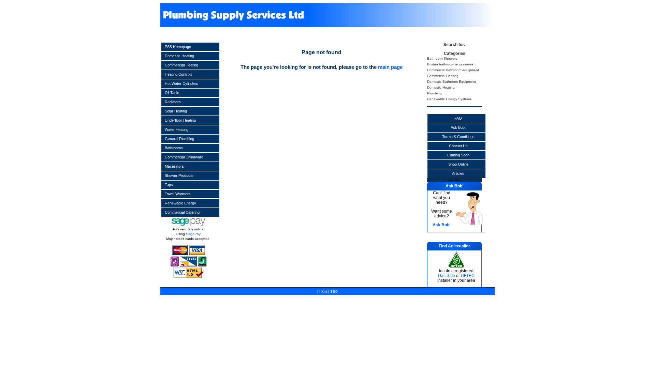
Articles (458, 173)
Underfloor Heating (180, 120)
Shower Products (179, 175)
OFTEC (468, 275)
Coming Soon (458, 155)
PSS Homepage (178, 47)
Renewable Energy (180, 203)
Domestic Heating (179, 56)
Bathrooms (174, 148)
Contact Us (458, 146)
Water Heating (176, 129)
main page (390, 67)
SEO (334, 291)
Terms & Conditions (458, 137)
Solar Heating (176, 111)
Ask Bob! (458, 127)
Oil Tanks (172, 93)
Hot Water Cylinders (181, 83)
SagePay (193, 234)
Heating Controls (178, 74)
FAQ (458, 118)
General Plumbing (179, 139)
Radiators (173, 102)
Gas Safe (446, 275)
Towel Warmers (178, 194)
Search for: (454, 44)
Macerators (174, 166)
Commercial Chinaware (184, 157)
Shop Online (458, 164)
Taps (169, 185)
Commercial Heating (181, 65)
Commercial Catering (182, 212)
